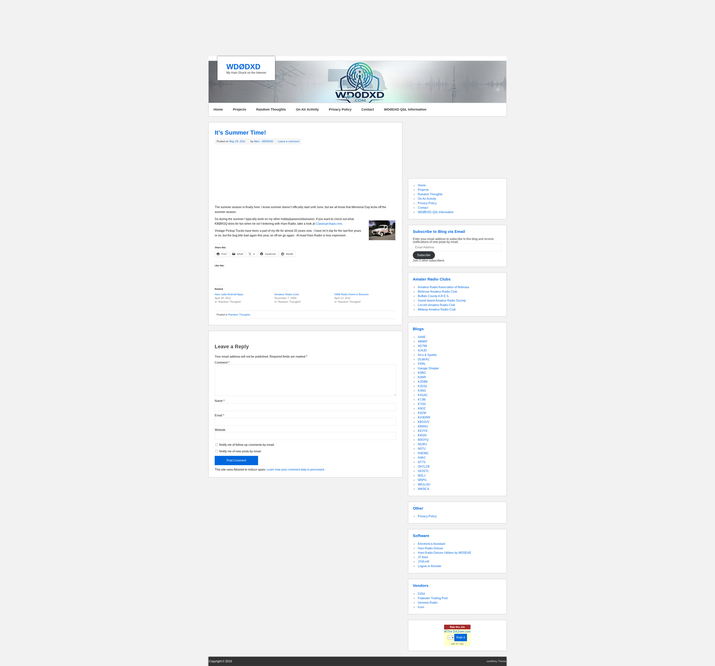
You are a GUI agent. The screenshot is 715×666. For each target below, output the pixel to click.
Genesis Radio (428, 602)
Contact (367, 109)
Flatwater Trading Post (433, 598)
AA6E (422, 337)
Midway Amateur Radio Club (437, 309)
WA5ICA (423, 488)
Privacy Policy (340, 109)
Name (220, 400)
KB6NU (423, 426)
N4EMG (423, 453)
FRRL (422, 363)
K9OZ (422, 408)
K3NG (422, 390)
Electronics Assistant (431, 543)
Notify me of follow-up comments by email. (247, 444)
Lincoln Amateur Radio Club (436, 305)
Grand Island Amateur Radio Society (442, 300)
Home (218, 109)
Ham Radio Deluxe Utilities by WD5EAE (444, 552)
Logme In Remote (429, 566)
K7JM (421, 399)
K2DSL (423, 386)
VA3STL (423, 471)
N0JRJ (422, 444)
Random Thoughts (271, 109)
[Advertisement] (357, 28)
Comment (222, 362)
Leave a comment (288, 141)
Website (220, 429)
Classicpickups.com (329, 223)
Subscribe (423, 255)
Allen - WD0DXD (263, 141)
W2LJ (421, 475)
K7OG (422, 404)
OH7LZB (424, 466)
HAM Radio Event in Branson (351, 294)
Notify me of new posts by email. (240, 451)
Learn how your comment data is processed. (296, 469)
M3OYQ (423, 439)
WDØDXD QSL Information (405, 109)
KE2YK (423, 430)
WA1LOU (424, 484)
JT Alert (423, 557)
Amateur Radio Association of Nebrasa (443, 287)
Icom (421, 607)
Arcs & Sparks (427, 354)
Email (219, 415)
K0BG (422, 372)
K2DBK (423, 381)
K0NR (422, 377)
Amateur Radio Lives (286, 294)
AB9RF (423, 341)
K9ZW (422, 413)
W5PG (422, 480)
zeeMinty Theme (496, 661)
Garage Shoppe (428, 368)
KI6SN (422, 435)
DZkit (421, 593)
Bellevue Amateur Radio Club (437, 291)
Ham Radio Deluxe (430, 548)
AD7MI (422, 346)
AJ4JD (422, 350)
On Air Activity (307, 109)
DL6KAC (424, 359)
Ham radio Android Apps (229, 294)
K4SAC (423, 395)
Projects (239, 109)
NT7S (422, 462)
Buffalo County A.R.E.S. (433, 296)
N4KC (422, 457)
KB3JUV (423, 421)
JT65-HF (424, 561)
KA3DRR (424, 417)
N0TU (422, 448)
